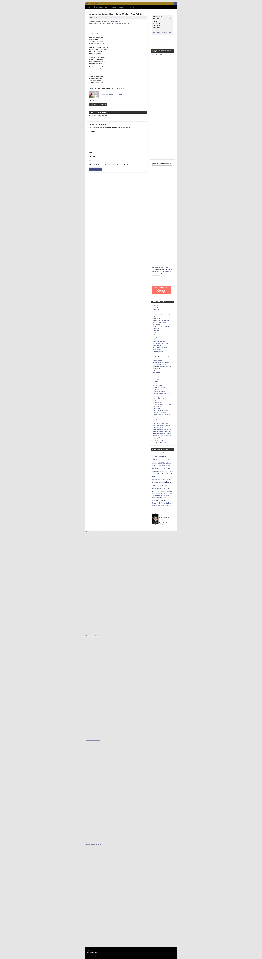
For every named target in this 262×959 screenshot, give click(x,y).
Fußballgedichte (157, 345)
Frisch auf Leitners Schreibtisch (160, 343)
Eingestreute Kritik (157, 335)
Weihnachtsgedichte (158, 427)
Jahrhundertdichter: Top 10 (159, 364)
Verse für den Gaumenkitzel (99, 104)
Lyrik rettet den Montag (158, 379)
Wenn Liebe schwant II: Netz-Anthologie (162, 429)
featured (158, 468)
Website (91, 161)
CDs (154, 313)
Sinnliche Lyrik (156, 408)
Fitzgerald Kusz (167, 468)
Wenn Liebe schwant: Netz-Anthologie (162, 433)
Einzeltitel (155, 337)
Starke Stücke (162, 495)
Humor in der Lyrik (157, 360)
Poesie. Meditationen (158, 395)
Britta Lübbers (93, 88)
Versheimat (155, 421)
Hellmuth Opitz (161, 474)
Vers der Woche (156, 418)
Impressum (90, 950)
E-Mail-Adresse (93, 156)
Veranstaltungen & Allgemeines (160, 416)
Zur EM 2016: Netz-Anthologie (160, 440)
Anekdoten (155, 307)
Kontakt (131, 7)
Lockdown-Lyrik (156, 374)
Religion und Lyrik (157, 402)
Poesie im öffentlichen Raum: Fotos (161, 393)
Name (90, 152)
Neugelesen (156, 389)
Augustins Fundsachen (158, 311)
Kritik (154, 370)
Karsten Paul (165, 479)
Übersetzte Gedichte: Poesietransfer (161, 414)
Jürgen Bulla (159, 479)
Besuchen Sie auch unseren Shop (160, 267)
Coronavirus (163, 463)
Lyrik (91, 104)
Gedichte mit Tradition (158, 351)
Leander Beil (160, 482)
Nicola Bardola (169, 491)
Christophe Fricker (167, 459)
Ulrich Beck (164, 497)
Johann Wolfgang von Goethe (163, 476)
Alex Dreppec (159, 453)
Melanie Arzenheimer (159, 488)
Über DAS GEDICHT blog (101, 7)
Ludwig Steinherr (160, 485)
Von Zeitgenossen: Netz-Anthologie (161, 425)
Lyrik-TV (155, 383)
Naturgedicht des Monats (159, 387)
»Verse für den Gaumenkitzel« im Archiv (111, 94)
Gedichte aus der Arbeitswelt (160, 347)
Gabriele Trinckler (168, 471)
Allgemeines (156, 305)
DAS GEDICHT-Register (118, 7)
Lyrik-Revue (156, 381)
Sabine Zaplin (157, 495)
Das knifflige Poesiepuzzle (159, 322)
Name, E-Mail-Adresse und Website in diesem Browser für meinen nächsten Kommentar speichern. (114, 164)
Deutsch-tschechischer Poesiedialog (162, 326)
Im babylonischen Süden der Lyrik (161, 362)
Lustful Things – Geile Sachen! (160, 376)
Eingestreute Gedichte (158, 334)
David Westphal (162, 465)
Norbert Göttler (154, 493)
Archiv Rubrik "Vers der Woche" (162, 32)
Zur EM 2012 (156, 439)
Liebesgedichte (156, 372)
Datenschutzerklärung (93, 952)
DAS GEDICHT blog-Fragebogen (161, 320)
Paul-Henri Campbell (162, 493)
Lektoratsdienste (167, 271)
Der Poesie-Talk (157, 324)
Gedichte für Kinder (157, 349)
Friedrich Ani (161, 471)
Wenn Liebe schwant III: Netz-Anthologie (162, 431)
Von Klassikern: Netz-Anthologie (160, 423)
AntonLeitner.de (163, 519)
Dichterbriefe (156, 328)
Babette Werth (161, 459)
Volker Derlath (166, 503)
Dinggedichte (156, 332)
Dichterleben (156, 330)
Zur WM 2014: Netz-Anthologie (160, 442)
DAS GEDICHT (155, 271)
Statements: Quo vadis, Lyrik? (160, 412)
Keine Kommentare (112, 17)
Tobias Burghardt (157, 497)
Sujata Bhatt (167, 495)
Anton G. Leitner (103, 17)
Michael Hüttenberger (162, 491)
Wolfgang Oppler (167, 505)
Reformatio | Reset (157, 397)
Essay (154, 339)
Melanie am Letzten (157, 385)
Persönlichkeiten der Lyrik (159, 391)
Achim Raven (154, 453)
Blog (88, 7)
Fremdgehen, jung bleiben (159, 341)
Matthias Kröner (168, 485)
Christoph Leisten (154, 463)
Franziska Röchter (155, 471)
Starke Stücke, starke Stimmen (160, 410)
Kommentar (92, 131)
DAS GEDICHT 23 (115, 21)
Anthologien (156, 309)
